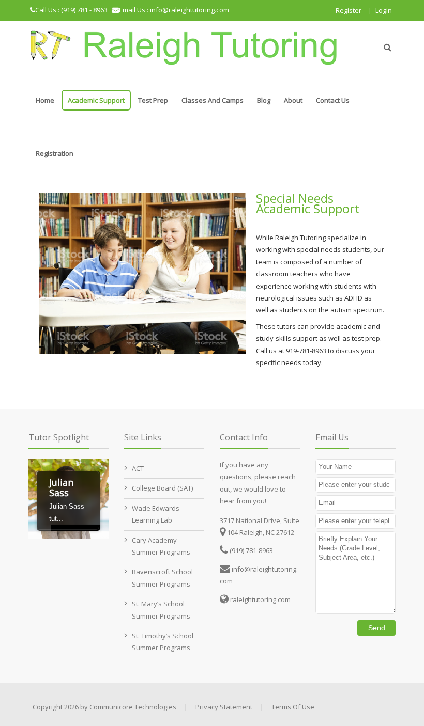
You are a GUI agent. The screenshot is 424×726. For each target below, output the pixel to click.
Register (348, 10)
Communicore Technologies (132, 707)
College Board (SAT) (162, 488)
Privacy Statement (223, 707)
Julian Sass (61, 487)
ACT (138, 468)
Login (383, 10)
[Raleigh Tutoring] (183, 47)
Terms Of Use (292, 707)
